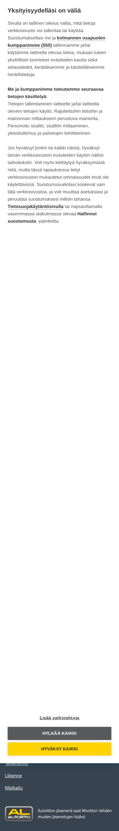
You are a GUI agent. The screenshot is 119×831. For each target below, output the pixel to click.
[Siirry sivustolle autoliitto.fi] (19, 814)
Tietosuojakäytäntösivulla (35, 206)
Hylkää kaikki (59, 733)
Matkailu (14, 788)
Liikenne (13, 775)
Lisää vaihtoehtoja (60, 718)
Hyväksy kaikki (59, 749)
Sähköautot (16, 763)
